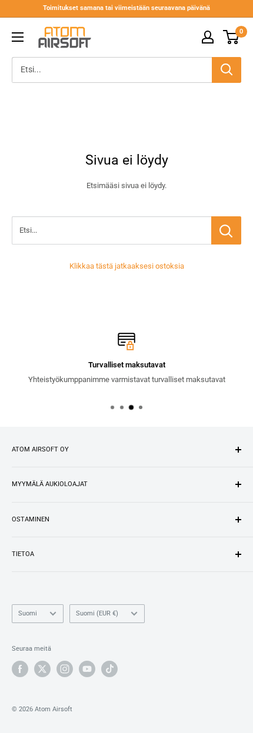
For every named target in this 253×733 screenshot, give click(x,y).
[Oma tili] (208, 37)
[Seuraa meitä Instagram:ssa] (64, 669)
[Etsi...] (226, 230)
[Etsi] (226, 70)
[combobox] (112, 70)
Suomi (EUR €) (97, 613)
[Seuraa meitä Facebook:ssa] (20, 669)
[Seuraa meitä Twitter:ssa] (42, 669)
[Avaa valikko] (18, 37)
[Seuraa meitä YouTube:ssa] (87, 669)
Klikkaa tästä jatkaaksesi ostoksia (126, 266)
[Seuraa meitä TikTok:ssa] (109, 669)
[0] (231, 37)
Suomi (27, 613)
